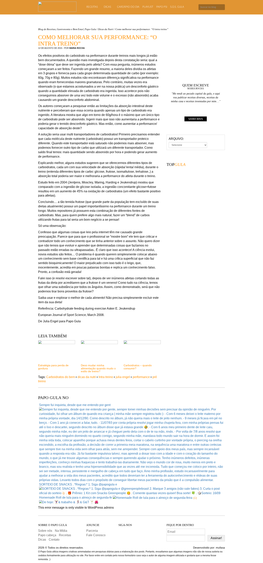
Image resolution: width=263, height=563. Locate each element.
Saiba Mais (195, 118)
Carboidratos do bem (60, 377)
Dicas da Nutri (105, 29)
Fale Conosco (96, 535)
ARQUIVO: (176, 138)
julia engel (123, 377)
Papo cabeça (47, 535)
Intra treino (106, 377)
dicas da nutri (87, 377)
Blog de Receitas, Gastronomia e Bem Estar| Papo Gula (67, 29)
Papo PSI (161, 7)
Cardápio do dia (128, 7)
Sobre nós (45, 530)
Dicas (107, 7)
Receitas (92, 7)
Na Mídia (61, 530)
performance (141, 377)
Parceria (92, 530)
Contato (54, 539)
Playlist (147, 7)
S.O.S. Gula (177, 7)
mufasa (220, 547)
